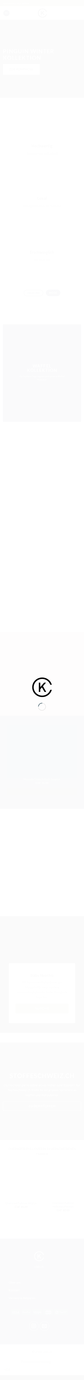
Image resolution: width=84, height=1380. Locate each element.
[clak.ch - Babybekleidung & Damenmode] (42, 687)
